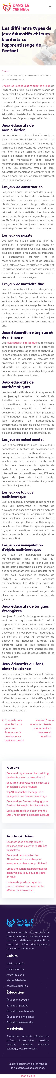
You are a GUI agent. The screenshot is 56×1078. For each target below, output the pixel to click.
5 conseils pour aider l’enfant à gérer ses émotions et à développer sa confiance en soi (14, 730)
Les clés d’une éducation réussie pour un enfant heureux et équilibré (40, 728)
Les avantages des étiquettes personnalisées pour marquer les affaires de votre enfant (25, 886)
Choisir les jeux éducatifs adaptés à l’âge (26, 85)
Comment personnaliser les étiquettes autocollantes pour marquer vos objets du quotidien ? (27, 859)
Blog (7, 71)
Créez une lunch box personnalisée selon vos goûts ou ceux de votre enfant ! (27, 872)
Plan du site (28, 1075)
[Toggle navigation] (50, 7)
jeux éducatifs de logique (22, 342)
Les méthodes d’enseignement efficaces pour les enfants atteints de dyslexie (27, 846)
